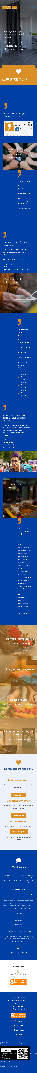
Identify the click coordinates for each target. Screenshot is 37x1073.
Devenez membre (18, 780)
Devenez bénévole (18, 800)
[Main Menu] (33, 7)
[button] (18, 461)
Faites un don (18, 821)
